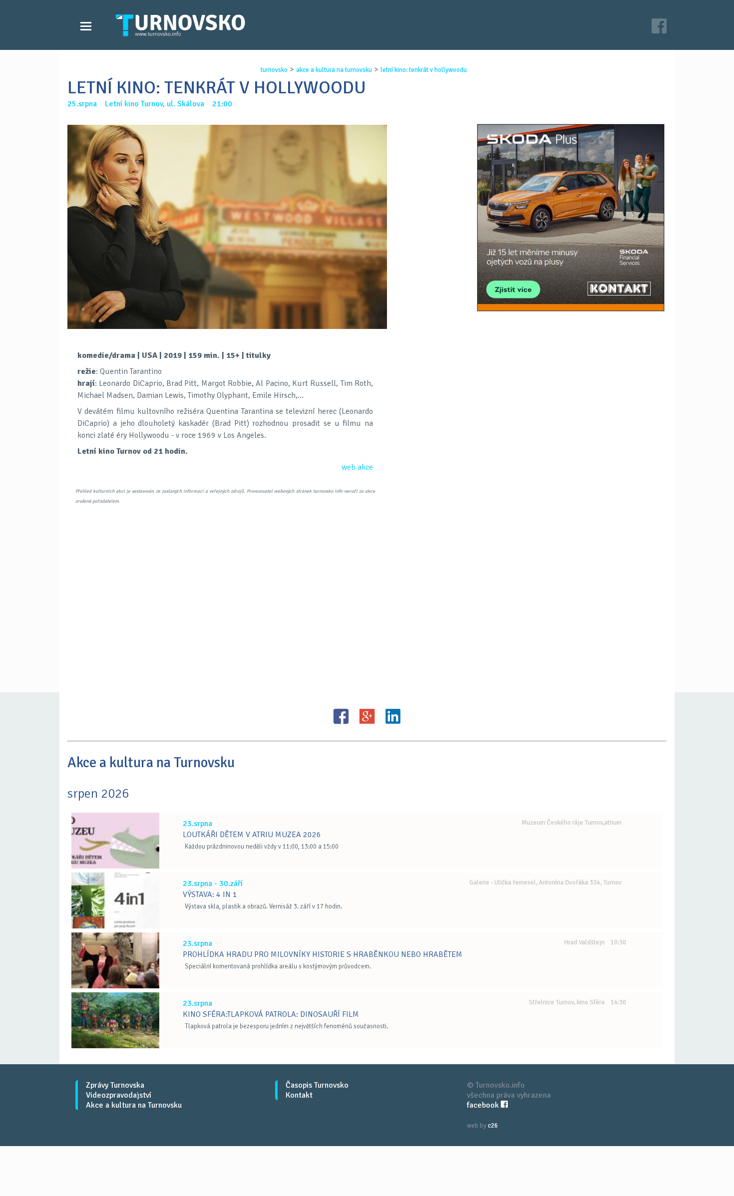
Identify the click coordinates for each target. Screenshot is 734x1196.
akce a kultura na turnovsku (334, 70)
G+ (367, 716)
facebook (484, 1105)
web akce (357, 467)
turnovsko (274, 70)
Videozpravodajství (118, 1095)
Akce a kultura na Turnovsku (134, 1105)
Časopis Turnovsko (317, 1085)
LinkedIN (393, 716)
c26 (493, 1126)
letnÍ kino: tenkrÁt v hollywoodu (423, 70)
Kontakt (299, 1095)
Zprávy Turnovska (115, 1085)
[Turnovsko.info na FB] (659, 27)
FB (341, 716)
